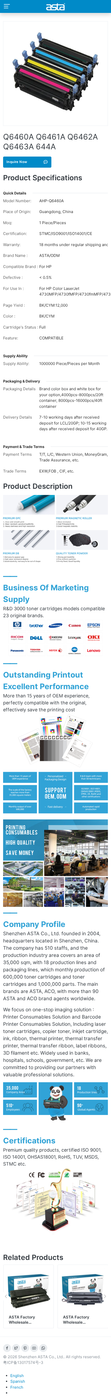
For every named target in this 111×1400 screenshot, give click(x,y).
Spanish (17, 1381)
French (16, 1387)
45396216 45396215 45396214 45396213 (82, 1322)
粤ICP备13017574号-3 (23, 1362)
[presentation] (6, 1296)
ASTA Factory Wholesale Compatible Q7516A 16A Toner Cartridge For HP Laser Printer (27, 1327)
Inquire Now (16, 162)
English (17, 1375)
